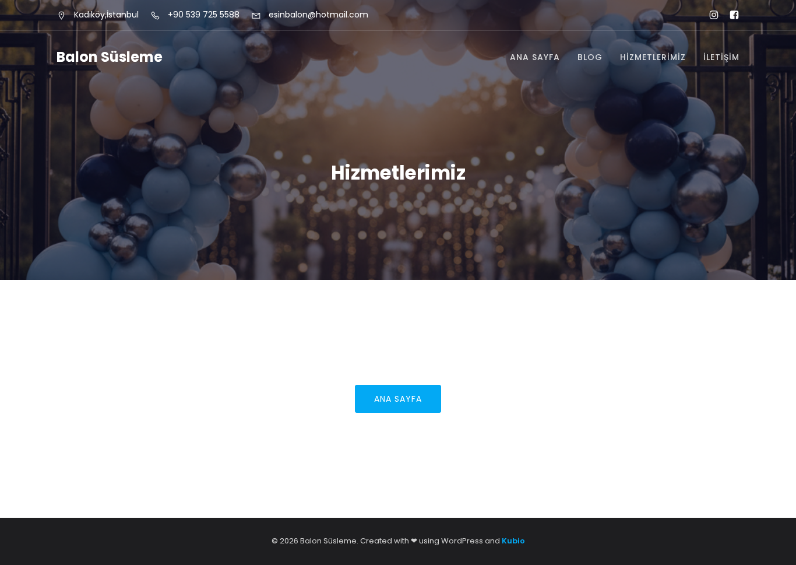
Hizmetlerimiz (653, 57)
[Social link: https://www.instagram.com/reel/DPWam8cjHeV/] (709, 15)
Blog (590, 57)
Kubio (513, 540)
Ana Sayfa (535, 57)
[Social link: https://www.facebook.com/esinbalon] (729, 15)
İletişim (721, 57)
